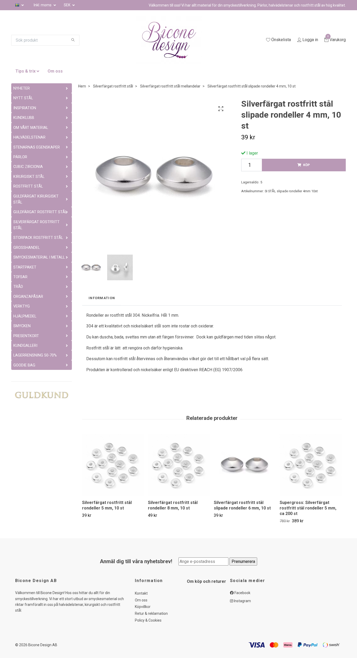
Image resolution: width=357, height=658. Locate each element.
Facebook (242, 593)
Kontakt (141, 593)
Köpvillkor (143, 607)
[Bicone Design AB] (175, 40)
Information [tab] (102, 298)
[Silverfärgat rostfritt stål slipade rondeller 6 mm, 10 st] (245, 465)
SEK (67, 5)
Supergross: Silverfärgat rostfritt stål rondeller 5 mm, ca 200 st (308, 508)
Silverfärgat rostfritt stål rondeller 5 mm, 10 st (107, 505)
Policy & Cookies (148, 620)
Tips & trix (25, 71)
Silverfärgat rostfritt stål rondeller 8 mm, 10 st (173, 505)
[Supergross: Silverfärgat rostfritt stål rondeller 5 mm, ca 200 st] (311, 465)
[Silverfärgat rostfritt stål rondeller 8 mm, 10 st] (179, 465)
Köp (306, 165)
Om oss (55, 71)
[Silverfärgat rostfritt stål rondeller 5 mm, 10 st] (113, 465)
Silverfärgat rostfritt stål (113, 86)
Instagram (242, 601)
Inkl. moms (43, 5)
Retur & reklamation (151, 613)
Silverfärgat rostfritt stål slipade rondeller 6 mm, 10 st (242, 505)
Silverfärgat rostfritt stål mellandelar (170, 86)
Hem (82, 86)
